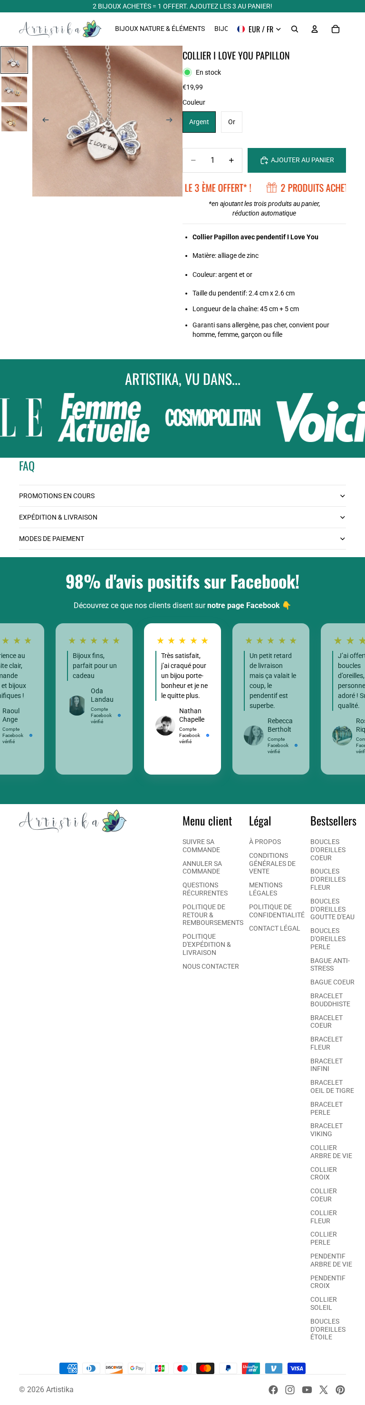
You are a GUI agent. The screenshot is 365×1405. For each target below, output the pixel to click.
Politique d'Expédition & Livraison (206, 944)
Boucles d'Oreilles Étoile (328, 1329)
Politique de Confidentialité (277, 911)
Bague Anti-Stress (330, 965)
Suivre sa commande (201, 846)
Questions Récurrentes (205, 889)
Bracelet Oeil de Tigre (332, 1086)
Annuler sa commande (202, 867)
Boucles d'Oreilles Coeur (328, 850)
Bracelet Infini (326, 1065)
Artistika (60, 1389)
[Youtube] (307, 1389)
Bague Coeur (332, 982)
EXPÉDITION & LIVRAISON (58, 517)
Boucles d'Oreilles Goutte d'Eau (332, 909)
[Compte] (314, 29)
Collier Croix (323, 1173)
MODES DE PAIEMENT (51, 538)
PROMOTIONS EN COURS (57, 496)
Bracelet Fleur (326, 1043)
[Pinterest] (340, 1389)
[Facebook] (273, 1389)
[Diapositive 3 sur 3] (14, 119)
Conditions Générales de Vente (272, 863)
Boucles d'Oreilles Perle (328, 939)
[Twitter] (323, 1389)
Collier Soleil (323, 1303)
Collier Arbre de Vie (331, 1151)
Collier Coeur (323, 1195)
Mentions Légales (265, 889)
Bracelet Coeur (326, 1022)
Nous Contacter (210, 966)
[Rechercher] (294, 29)
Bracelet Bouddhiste (330, 1000)
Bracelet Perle (326, 1108)
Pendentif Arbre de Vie (331, 1260)
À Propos (265, 841)
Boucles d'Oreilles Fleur (328, 879)
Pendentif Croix (328, 1282)
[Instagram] (290, 1389)
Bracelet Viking (326, 1130)
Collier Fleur (323, 1217)
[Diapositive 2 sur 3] (14, 89)
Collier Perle (323, 1238)
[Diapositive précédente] (42, 121)
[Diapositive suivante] (172, 121)
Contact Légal (274, 928)
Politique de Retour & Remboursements (212, 915)
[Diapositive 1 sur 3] (14, 60)
